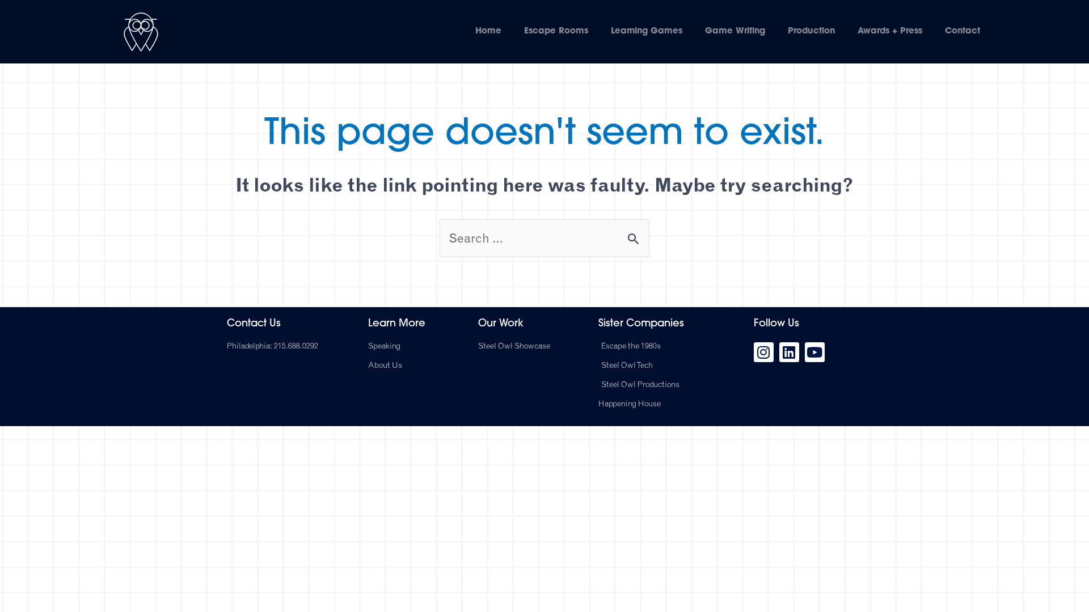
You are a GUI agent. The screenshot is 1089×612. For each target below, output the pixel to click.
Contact (962, 31)
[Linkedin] (789, 352)
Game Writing (735, 31)
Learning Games (646, 31)
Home (488, 31)
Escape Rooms (556, 31)
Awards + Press (890, 31)
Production (811, 31)
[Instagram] (764, 352)
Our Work (501, 324)
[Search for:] (544, 238)
